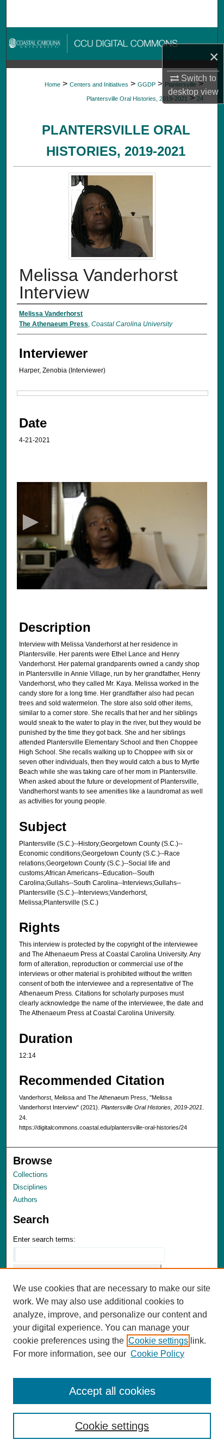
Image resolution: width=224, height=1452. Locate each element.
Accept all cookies (112, 1391)
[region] (112, 1360)
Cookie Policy (157, 1353)
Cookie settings (158, 1340)
